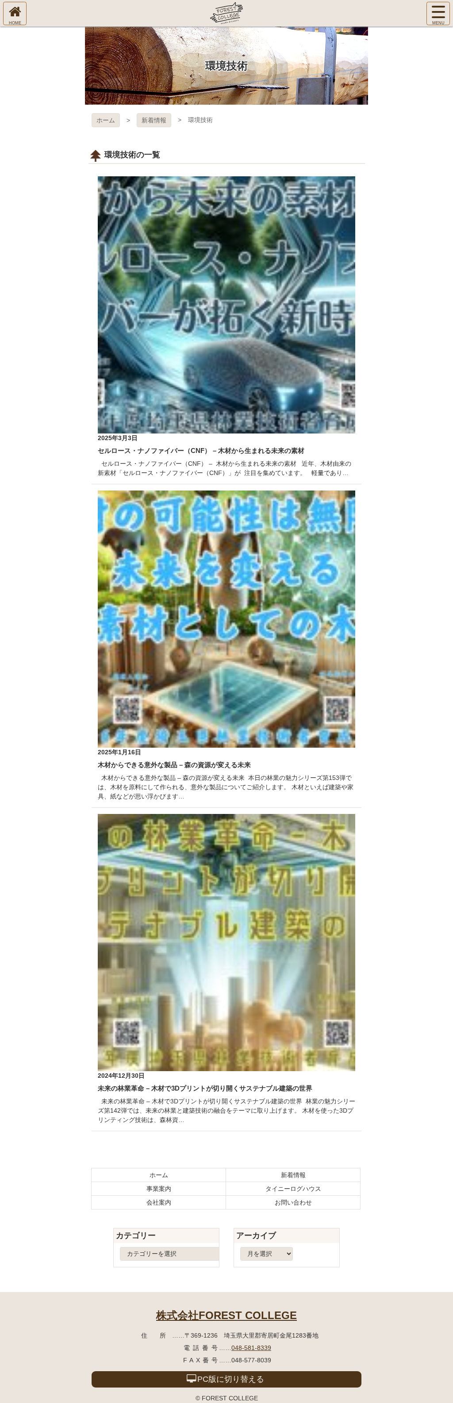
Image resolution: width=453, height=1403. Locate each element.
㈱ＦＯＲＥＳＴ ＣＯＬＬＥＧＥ (226, 13)
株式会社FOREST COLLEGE (226, 1315)
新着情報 (154, 120)
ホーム (105, 120)
